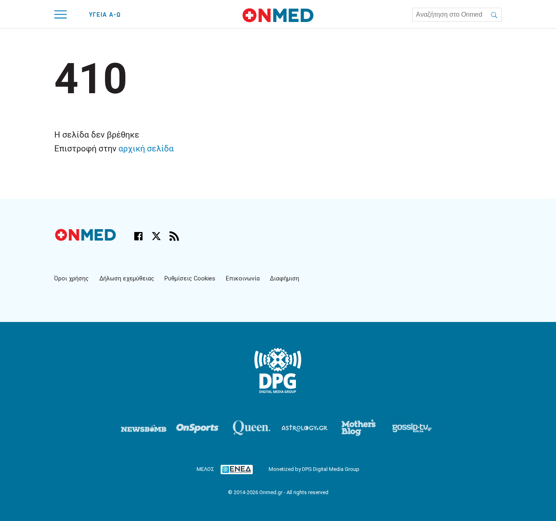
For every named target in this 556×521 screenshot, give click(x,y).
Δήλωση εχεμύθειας (126, 278)
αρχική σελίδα (146, 148)
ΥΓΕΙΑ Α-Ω (105, 14)
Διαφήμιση (284, 278)
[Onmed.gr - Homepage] (278, 15)
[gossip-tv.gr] (412, 428)
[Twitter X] (156, 236)
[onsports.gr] (197, 428)
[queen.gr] (251, 428)
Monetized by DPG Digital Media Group (314, 469)
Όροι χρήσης (71, 278)
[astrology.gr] (305, 428)
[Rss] (174, 236)
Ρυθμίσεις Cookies (189, 278)
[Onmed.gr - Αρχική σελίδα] (86, 239)
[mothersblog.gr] (359, 428)
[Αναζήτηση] (494, 14)
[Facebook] (138, 236)
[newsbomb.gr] (144, 428)
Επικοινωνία (243, 278)
